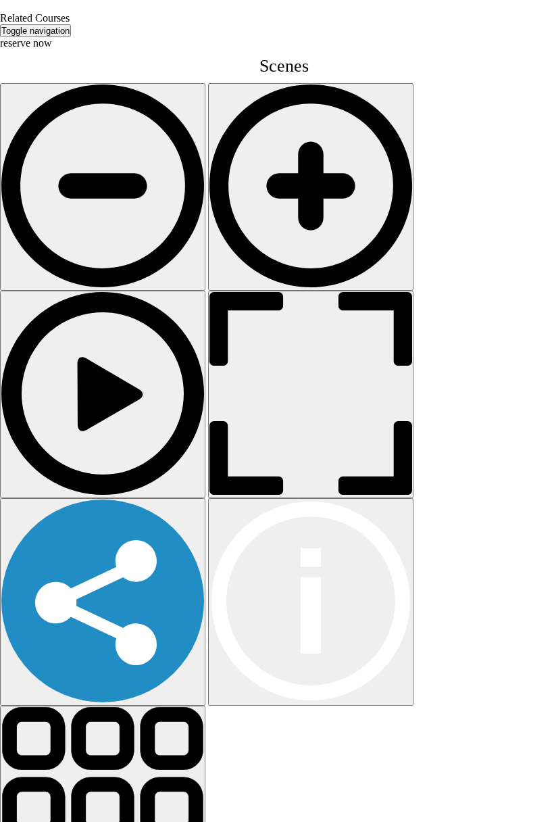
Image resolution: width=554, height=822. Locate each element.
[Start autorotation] (102, 394)
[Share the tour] (102, 602)
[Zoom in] (310, 187)
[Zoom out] (102, 187)
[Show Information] (310, 602)
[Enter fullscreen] (310, 394)
